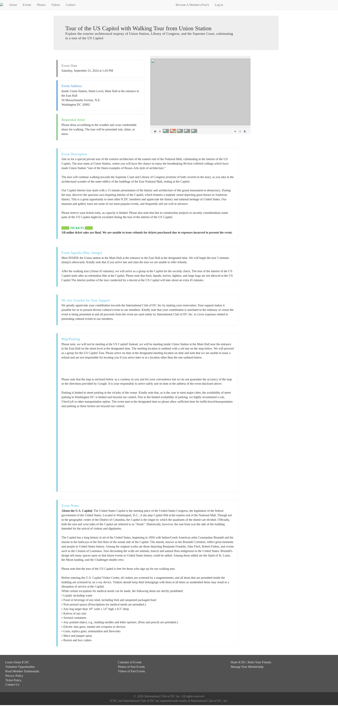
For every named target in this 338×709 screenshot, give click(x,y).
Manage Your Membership (247, 666)
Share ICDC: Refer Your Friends (251, 662)
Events (27, 4)
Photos (41, 4)
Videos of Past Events (131, 671)
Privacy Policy (14, 675)
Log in (219, 4)
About (13, 4)
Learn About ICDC (17, 662)
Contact (70, 4)
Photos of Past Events (131, 666)
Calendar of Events (130, 662)
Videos (55, 4)
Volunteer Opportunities (20, 666)
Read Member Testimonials (22, 671)
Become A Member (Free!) (192, 4)
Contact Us (12, 684)
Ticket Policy (13, 680)
